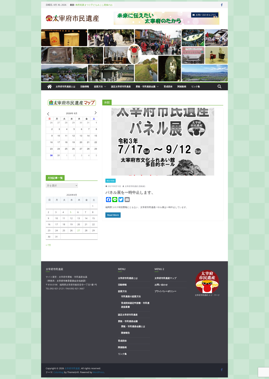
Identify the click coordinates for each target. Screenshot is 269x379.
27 (78, 230)
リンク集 (195, 86)
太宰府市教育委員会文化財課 (71, 280)
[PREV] (49, 113)
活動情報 (84, 86)
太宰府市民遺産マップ (165, 278)
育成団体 (168, 86)
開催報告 (125, 332)
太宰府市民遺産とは (65, 86)
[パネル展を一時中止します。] (162, 141)
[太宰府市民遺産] (49, 86)
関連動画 (181, 86)
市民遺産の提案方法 (131, 296)
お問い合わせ (161, 284)
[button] (104, 86)
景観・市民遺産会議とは (133, 326)
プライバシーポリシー (165, 291)
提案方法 (98, 86)
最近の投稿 (110, 181)
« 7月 (48, 244)
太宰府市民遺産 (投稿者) (135, 186)
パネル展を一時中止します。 (130, 192)
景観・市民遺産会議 (145, 86)
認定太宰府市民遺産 (121, 86)
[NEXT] (95, 113)
